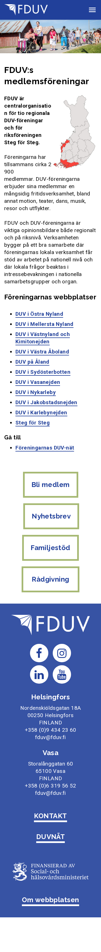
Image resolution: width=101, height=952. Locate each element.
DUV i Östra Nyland (39, 314)
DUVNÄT (50, 837)
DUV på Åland (32, 362)
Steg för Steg (32, 422)
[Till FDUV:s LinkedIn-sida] (39, 674)
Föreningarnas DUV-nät (44, 447)
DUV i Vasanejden (37, 382)
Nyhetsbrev (51, 516)
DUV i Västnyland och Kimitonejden (42, 338)
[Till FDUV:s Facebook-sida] (39, 653)
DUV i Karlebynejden (41, 412)
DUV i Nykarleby (35, 392)
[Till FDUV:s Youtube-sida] (62, 674)
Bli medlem (50, 485)
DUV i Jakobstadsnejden (46, 402)
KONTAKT (50, 816)
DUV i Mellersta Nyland (44, 324)
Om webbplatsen (50, 900)
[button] (92, 9)
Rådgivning (50, 579)
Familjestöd (50, 548)
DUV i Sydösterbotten (42, 372)
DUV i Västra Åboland (42, 351)
